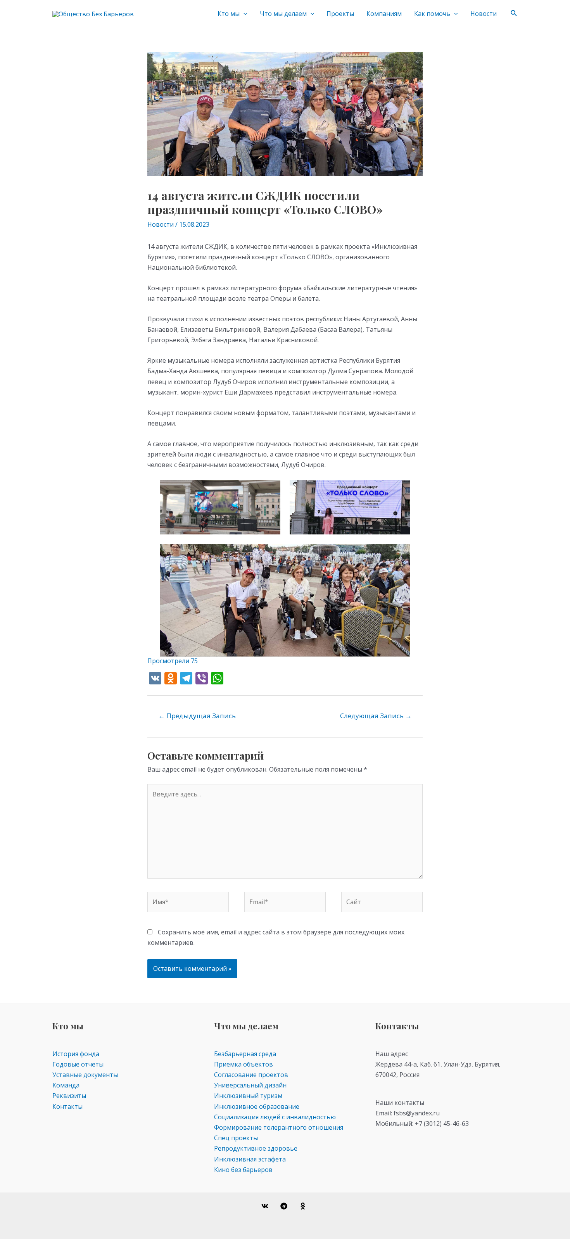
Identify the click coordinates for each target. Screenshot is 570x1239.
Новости (483, 13)
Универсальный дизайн (250, 1085)
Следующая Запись (376, 715)
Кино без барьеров (243, 1169)
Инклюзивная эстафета (250, 1159)
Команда (65, 1085)
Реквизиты (69, 1095)
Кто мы (229, 13)
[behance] (304, 1206)
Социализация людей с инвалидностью (275, 1117)
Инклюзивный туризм (248, 1095)
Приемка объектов (243, 1064)
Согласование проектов (251, 1074)
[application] (243, 13)
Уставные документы (85, 1074)
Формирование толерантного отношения (278, 1127)
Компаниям (384, 13)
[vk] (266, 1206)
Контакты (67, 1106)
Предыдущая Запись (197, 715)
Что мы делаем (283, 13)
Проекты (340, 13)
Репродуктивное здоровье (255, 1148)
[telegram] (285, 1206)
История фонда (75, 1053)
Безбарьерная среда (245, 1053)
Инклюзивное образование (256, 1106)
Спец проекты (236, 1138)
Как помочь (432, 13)
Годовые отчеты (78, 1064)
